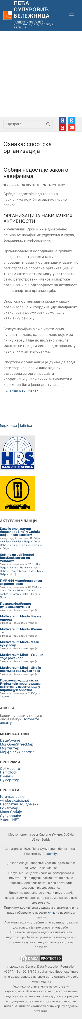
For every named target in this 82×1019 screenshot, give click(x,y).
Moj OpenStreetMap (16, 744)
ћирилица (8, 425)
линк (51, 912)
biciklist (4, 541)
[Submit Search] (48, 124)
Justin (13, 567)
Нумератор (9, 780)
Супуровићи (10, 815)
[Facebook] (62, 120)
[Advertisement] (41, 74)
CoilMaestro (10, 768)
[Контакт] (71, 127)
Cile (2, 590)
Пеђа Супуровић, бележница (32, 9)
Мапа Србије (11, 812)
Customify (49, 853)
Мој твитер (9, 748)
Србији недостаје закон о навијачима (35, 173)
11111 (35, 564)
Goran (15, 594)
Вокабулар (9, 808)
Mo (32, 571)
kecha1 (4, 594)
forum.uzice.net (13, 796)
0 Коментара (55, 184)
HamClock (8, 772)
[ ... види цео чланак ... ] (24, 390)
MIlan (20, 590)
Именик (6, 776)
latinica (26, 425)
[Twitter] (71, 120)
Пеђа (36, 538)
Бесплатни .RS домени (19, 804)
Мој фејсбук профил (17, 752)
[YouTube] (62, 127)
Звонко (4, 696)
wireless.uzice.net (14, 800)
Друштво (32, 184)
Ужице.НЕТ (9, 819)
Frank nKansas (29, 567)
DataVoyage (10, 740)
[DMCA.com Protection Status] (41, 961)
